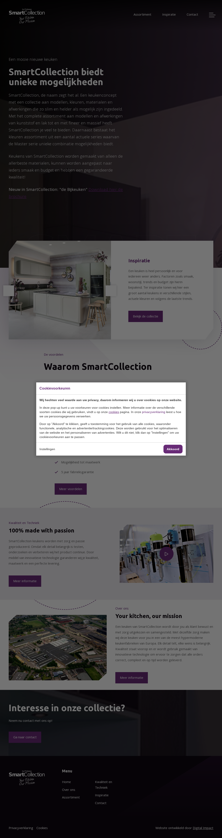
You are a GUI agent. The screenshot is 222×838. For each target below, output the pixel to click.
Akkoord (173, 449)
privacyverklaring (153, 412)
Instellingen (47, 449)
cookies (114, 412)
